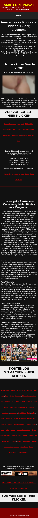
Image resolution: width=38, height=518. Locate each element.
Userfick (3, 424)
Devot (31, 447)
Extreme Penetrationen (23, 430)
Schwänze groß (22, 407)
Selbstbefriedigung (28, 129)
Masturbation (7, 129)
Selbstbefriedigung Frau (29, 396)
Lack (34, 424)
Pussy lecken (26, 441)
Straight (29, 418)
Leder (2, 430)
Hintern (22, 401)
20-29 (14, 129)
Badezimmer (6, 135)
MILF (34, 418)
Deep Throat (24, 447)
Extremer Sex (33, 435)
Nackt (18, 141)
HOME (18, 15)
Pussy (19, 129)
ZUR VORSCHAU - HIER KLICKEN (19, 113)
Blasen (18, 390)
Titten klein (8, 418)
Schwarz (25, 435)
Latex (7, 430)
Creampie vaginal (23, 452)
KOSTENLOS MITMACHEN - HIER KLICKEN (19, 372)
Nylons (16, 418)
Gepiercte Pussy (16, 435)
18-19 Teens (15, 401)
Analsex (13, 430)
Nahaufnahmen (16, 135)
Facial (2, 418)
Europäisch (21, 124)
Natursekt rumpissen (10, 124)
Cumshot (18, 396)
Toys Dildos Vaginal (24, 413)
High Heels (13, 413)
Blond (23, 390)
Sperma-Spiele (6, 441)
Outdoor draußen (5, 435)
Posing (14, 441)
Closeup (24, 135)
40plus (19, 441)
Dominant (28, 424)
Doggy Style (13, 407)
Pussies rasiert (5, 401)
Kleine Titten (29, 124)
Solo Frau (29, 390)
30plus (34, 430)
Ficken (13, 390)
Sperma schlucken (19, 424)
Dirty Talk (31, 135)
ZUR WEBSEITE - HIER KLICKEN (19, 497)
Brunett (10, 424)
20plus (12, 396)
